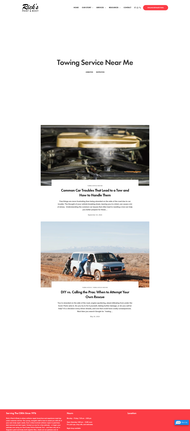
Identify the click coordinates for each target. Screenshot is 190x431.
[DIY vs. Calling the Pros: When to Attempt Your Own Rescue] (95, 254)
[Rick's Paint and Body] (30, 7)
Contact (127, 7)
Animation (89, 72)
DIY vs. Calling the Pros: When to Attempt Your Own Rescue (95, 294)
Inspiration (100, 72)
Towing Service (87, 287)
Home (76, 7)
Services (100, 7)
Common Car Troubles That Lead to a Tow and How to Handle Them (95, 193)
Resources (113, 7)
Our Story (86, 7)
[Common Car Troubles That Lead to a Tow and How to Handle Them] (95, 155)
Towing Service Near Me (95, 186)
